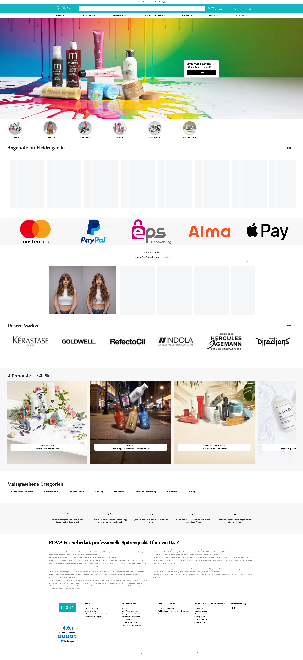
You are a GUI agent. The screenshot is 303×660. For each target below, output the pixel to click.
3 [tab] (152, 116)
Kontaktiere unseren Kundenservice (136, 625)
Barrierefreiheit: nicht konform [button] (101, 653)
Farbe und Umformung (145, 491)
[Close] (253, 1)
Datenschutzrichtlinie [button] (77, 653)
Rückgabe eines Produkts (132, 614)
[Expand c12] (164, 15)
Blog (159, 614)
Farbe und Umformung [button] (153, 15)
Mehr (289, 147)
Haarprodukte (51, 491)
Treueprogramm (92, 608)
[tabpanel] (31, 341)
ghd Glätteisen (200, 619)
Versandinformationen (131, 617)
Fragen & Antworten (130, 622)
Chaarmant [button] (240, 15)
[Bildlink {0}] (31, 341)
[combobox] (142, 8)
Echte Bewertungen (93, 617)
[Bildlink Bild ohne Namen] (36, 231)
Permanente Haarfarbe (22, 491)
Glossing (99, 491)
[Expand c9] (125, 15)
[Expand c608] (246, 15)
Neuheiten (119, 491)
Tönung (191, 491)
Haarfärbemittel (76, 491)
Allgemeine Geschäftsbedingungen (100, 614)
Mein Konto (126, 608)
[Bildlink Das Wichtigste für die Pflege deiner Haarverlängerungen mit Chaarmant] (82, 290)
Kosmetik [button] (186, 15)
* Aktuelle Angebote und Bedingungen (173, 611)
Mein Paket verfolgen (130, 611)
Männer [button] (212, 15)
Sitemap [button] (120, 653)
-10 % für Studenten (166, 608)
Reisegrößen (199, 617)
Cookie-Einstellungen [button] (136, 653)
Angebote (198, 608)
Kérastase (172, 491)
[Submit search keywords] (201, 8)
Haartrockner (199, 622)
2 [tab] (150, 116)
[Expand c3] (95, 15)
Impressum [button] (60, 653)
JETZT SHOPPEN (99, 72)
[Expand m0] (63, 15)
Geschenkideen (200, 611)
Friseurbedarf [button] (118, 15)
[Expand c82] (191, 15)
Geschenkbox (200, 614)
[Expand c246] (217, 15)
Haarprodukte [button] (87, 15)
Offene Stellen (91, 611)
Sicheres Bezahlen (129, 619)
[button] (235, 8)
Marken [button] (59, 15)
